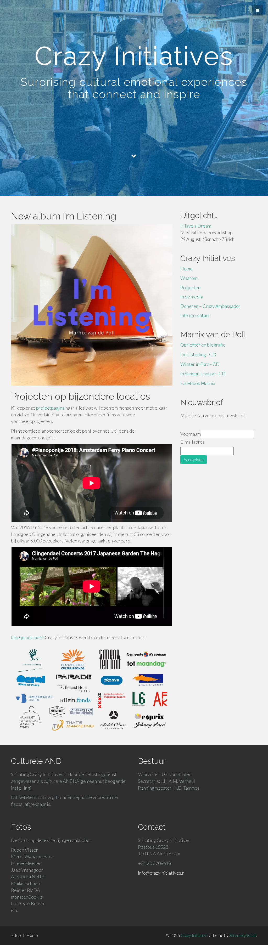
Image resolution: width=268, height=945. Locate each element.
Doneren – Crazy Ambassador (210, 306)
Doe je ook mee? (27, 637)
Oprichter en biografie (203, 345)
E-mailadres (192, 442)
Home (186, 268)
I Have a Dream (195, 226)
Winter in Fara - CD (200, 364)
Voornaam (190, 434)
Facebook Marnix (197, 383)
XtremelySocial (242, 935)
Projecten (190, 287)
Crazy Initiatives (195, 935)
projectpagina (50, 408)
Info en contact (195, 315)
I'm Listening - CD (198, 354)
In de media (191, 296)
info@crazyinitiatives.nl (162, 873)
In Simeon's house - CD (203, 373)
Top (17, 935)
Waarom (188, 278)
